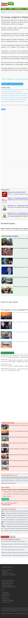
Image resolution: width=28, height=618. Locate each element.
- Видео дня (4, 571)
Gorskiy (3, 515)
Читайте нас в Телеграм (12, 84)
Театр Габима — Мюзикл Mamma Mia (18, 361)
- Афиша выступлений (7, 583)
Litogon (3, 526)
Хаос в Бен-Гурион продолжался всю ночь (12, 549)
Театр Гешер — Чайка (14, 370)
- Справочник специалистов (8, 574)
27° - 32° (25, 12)
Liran (2, 511)
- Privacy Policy (5, 598)
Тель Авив (17, 12)
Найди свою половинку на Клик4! (16, 192)
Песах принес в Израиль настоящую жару (12, 101)
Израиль (4, 8)
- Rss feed (4, 597)
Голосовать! (5, 499)
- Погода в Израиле (6, 585)
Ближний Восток (19, 8)
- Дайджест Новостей (7, 573)
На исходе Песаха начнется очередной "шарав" (13, 99)
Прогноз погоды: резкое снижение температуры (14, 95)
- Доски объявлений (6, 582)
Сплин (9, 364)
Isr (2, 528)
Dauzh (3, 521)
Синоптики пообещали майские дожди (11, 91)
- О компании (5, 592)
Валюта (3, 12)
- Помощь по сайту (6, 602)
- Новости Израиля (6, 570)
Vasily (2, 513)
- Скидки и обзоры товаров (8, 586)
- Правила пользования (7, 600)
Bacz (2, 524)
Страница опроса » (6, 504)
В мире (10, 8)
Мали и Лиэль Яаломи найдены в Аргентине (12, 541)
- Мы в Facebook (5, 595)
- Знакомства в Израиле (7, 580)
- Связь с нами (5, 594)
